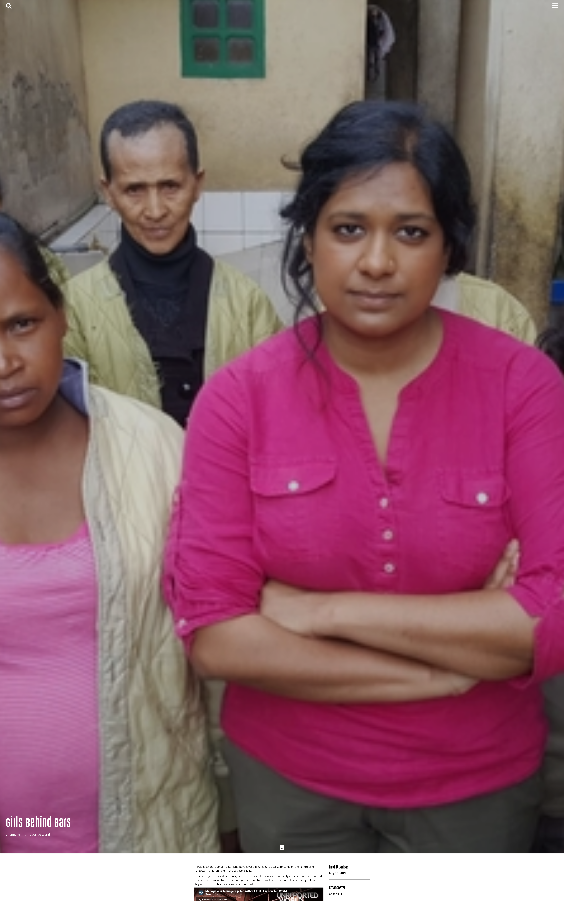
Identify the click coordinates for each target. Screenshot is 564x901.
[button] (555, 6)
